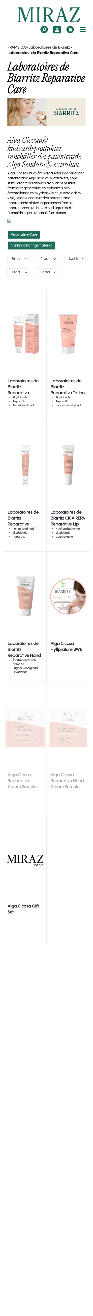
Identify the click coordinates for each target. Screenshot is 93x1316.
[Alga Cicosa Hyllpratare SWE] (68, 596)
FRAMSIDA (16, 48)
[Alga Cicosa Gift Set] (25, 859)
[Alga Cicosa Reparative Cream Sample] (25, 727)
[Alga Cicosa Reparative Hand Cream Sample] (68, 727)
